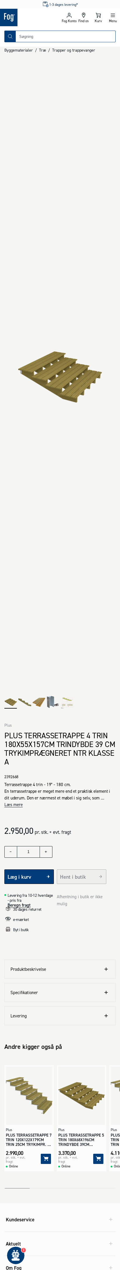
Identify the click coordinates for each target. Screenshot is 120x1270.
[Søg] (10, 36)
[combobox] (65, 36)
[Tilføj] (46, 1159)
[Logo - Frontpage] (30, 17)
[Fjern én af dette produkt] (10, 852)
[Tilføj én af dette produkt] (46, 852)
